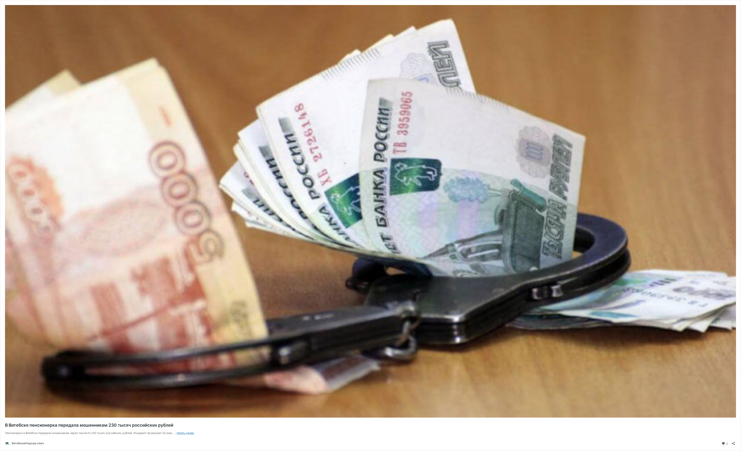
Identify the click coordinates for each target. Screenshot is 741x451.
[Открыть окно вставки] (733, 442)
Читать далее (185, 433)
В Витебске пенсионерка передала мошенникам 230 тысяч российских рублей (89, 425)
